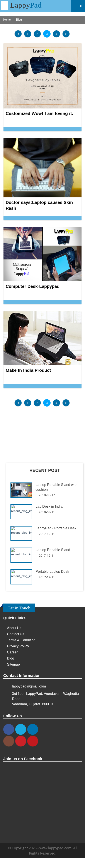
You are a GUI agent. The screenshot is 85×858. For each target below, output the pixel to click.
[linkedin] (32, 729)
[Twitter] (20, 729)
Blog (10, 658)
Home (7, 19)
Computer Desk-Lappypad (33, 286)
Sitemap (13, 664)
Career (12, 652)
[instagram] (8, 741)
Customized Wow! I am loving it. (39, 113)
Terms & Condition (21, 640)
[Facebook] (8, 729)
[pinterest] (20, 741)
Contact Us (15, 634)
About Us (14, 628)
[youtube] (32, 741)
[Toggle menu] (4, 5)
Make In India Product (28, 370)
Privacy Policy (18, 646)
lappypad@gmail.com (29, 686)
